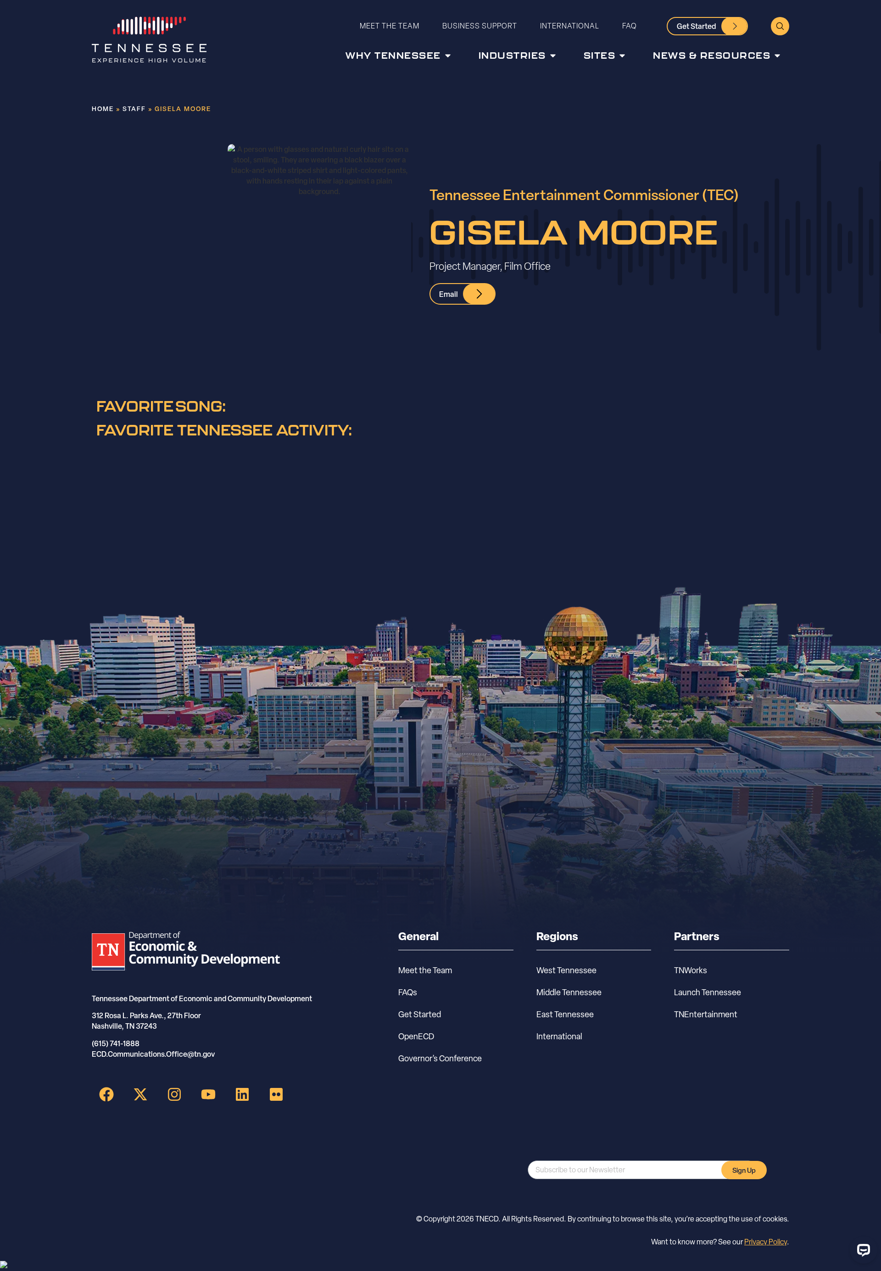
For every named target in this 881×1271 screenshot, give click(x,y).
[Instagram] (174, 1094)
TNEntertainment (705, 1014)
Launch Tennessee (707, 992)
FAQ (629, 26)
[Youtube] (208, 1094)
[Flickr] (276, 1094)
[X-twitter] (140, 1094)
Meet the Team (389, 26)
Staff (134, 108)
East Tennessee (565, 1014)
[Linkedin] (242, 1094)
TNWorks (690, 970)
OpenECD (416, 1036)
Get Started (419, 1014)
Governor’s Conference (440, 1058)
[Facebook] (106, 1094)
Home (103, 108)
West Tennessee (566, 970)
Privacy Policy (765, 1242)
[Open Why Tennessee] (447, 55)
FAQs (407, 992)
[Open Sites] (622, 55)
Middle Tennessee (569, 992)
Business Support (479, 26)
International (569, 26)
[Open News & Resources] (777, 55)
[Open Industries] (553, 55)
